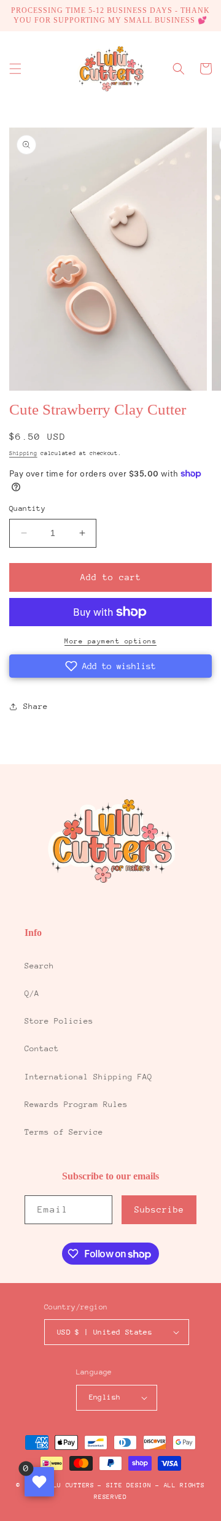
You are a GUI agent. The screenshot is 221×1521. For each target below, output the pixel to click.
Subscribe (159, 1209)
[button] (15, 68)
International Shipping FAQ (88, 1076)
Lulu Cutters (69, 1485)
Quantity (27, 508)
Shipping (23, 453)
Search (39, 965)
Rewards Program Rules (76, 1104)
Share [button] (35, 706)
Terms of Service (64, 1131)
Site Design (129, 1485)
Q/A (32, 993)
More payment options (110, 641)
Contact (42, 1048)
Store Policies (59, 1020)
